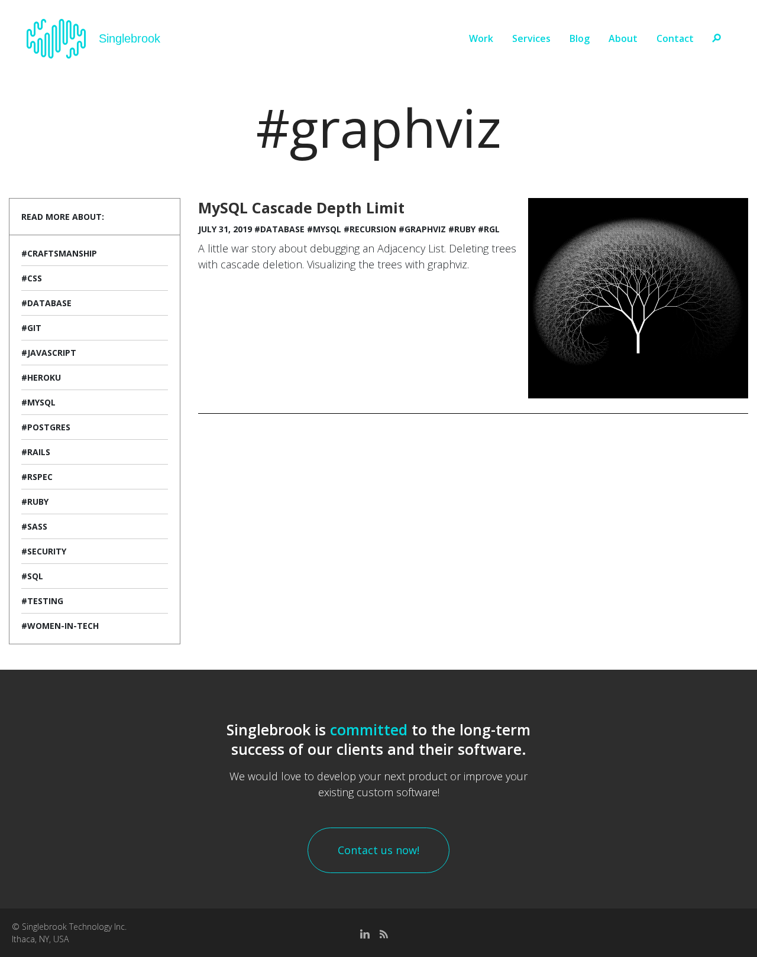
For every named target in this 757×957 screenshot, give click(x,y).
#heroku (41, 377)
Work (481, 38)
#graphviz (422, 229)
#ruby (34, 501)
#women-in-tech (60, 625)
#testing (42, 600)
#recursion (370, 229)
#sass (34, 526)
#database (46, 303)
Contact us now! (378, 850)
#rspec (37, 476)
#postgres (45, 427)
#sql (32, 576)
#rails (35, 452)
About (623, 38)
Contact (675, 38)
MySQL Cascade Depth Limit (301, 207)
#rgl (489, 229)
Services (531, 38)
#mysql (38, 402)
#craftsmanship (59, 253)
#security (43, 551)
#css (31, 278)
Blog (580, 38)
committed (368, 729)
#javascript (48, 352)
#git (31, 327)
